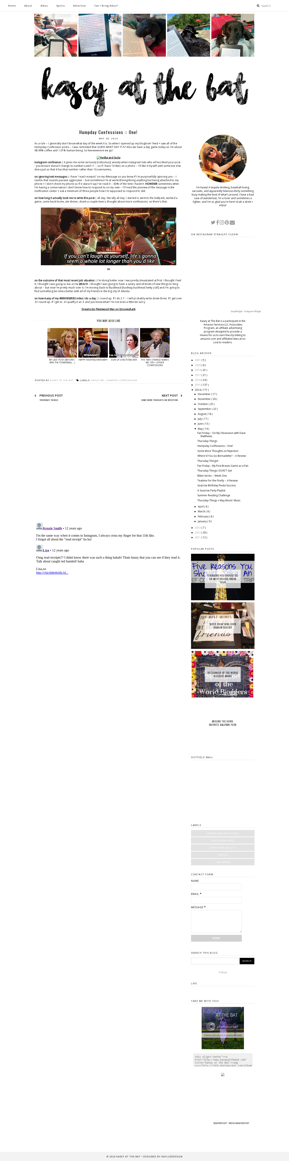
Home (12, 5)
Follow (223, 972)
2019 (198, 370)
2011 (198, 537)
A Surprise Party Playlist (211, 490)
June (201, 423)
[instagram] (222, 223)
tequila (222, 854)
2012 (198, 532)
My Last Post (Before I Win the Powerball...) (62, 361)
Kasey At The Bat (128, 1156)
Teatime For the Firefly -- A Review (217, 480)
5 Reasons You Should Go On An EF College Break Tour (223, 579)
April (201, 506)
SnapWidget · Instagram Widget (246, 311)
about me (98, 380)
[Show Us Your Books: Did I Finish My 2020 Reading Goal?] (232, 55)
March (202, 511)
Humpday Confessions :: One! (215, 446)
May (200, 429)
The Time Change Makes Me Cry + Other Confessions (155, 362)
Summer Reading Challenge (213, 495)
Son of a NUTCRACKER (124, 359)
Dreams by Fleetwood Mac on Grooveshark (109, 309)
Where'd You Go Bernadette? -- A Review (221, 456)
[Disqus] (108, 465)
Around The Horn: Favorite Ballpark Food (223, 723)
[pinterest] (227, 223)
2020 (198, 365)
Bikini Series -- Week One (212, 475)
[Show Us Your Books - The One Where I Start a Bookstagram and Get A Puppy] (144, 55)
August (202, 414)
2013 (198, 527)
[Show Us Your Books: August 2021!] (55, 55)
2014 (198, 390)
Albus (44, 5)
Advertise (79, 5)
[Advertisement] (108, 658)
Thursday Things (207, 441)
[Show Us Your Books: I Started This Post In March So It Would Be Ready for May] (188, 55)
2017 (198, 375)
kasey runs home (222, 840)
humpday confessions (122, 380)
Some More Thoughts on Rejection (217, 451)
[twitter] (213, 223)
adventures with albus (223, 833)
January (202, 521)
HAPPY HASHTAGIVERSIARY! (93, 359)
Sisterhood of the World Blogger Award (223, 674)
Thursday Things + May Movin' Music (219, 500)
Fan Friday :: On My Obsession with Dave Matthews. (221, 434)
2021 (198, 360)
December (204, 394)
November (204, 399)
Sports (60, 5)
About (28, 5)
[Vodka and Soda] (108, 157)
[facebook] (218, 223)
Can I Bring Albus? (106, 5)
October (203, 404)
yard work (222, 862)
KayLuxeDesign (172, 1156)
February (203, 516)
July (200, 419)
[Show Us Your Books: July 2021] (99, 55)
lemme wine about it (223, 847)
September (205, 409)
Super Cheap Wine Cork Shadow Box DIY (222, 625)
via (108, 268)
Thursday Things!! (207, 461)
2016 (198, 380)
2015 (198, 385)
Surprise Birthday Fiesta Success (216, 485)
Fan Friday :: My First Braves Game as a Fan (222, 466)
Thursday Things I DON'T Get (214, 470)
